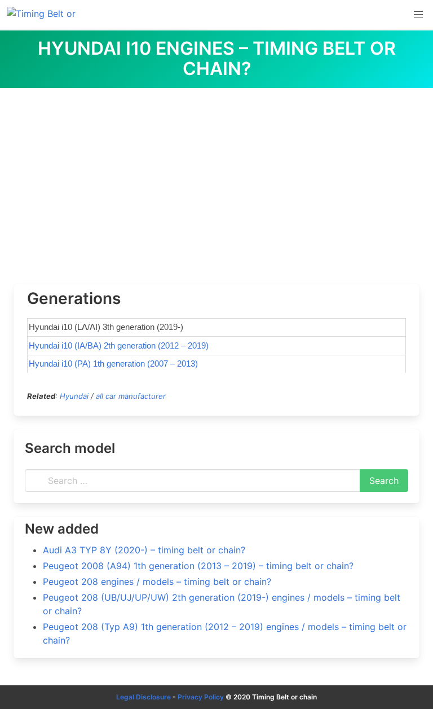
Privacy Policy (201, 697)
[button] (418, 14)
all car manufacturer (131, 395)
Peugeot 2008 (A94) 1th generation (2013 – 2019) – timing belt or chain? (198, 565)
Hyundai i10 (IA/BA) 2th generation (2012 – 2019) (119, 345)
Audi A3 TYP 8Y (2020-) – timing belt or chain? (144, 550)
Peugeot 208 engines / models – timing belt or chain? (157, 581)
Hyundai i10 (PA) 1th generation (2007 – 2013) (113, 363)
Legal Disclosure (143, 697)
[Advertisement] (216, 173)
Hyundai (74, 395)
